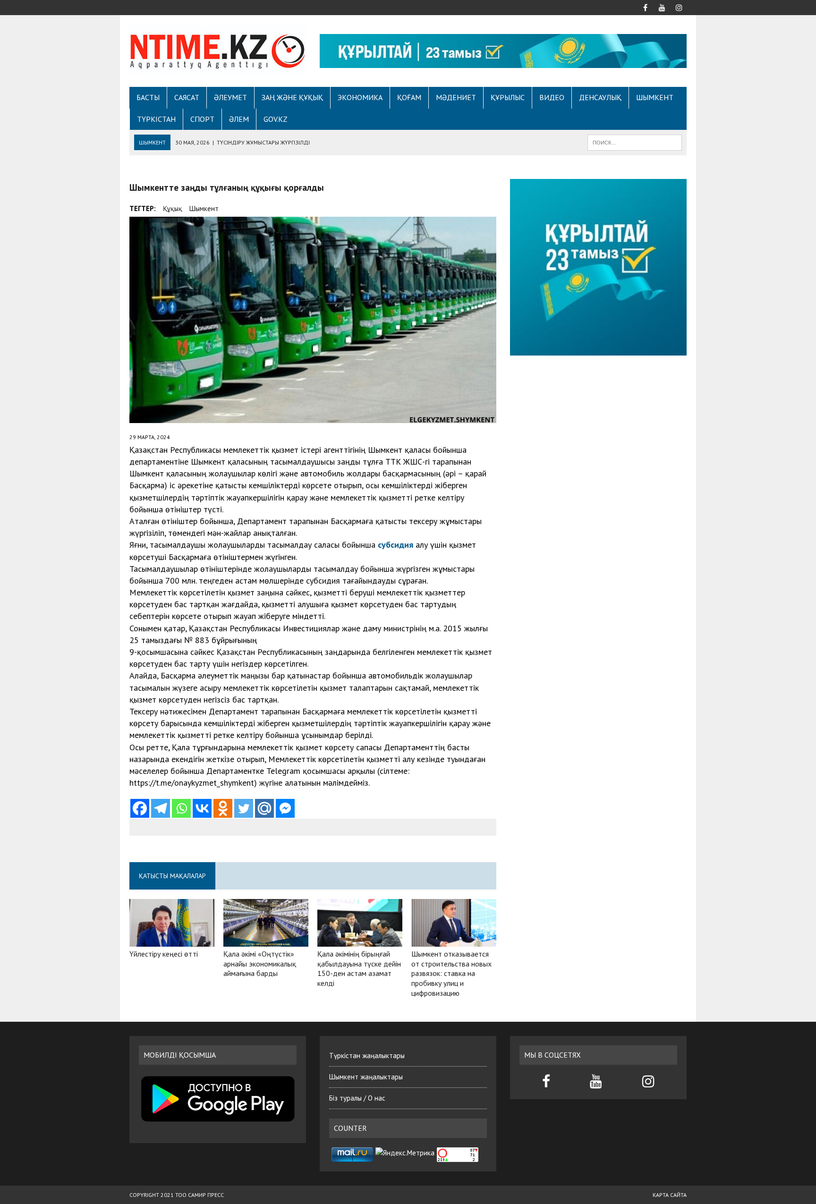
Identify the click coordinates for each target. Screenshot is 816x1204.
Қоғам (409, 97)
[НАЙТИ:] (634, 141)
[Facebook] (139, 808)
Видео (551, 97)
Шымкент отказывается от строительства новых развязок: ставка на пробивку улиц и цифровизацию (451, 973)
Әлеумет (230, 97)
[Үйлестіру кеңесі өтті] (171, 940)
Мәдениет (456, 97)
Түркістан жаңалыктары (367, 1055)
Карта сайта (670, 1194)
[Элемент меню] (645, 6)
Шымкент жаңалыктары (366, 1076)
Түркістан (156, 119)
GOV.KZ (276, 119)
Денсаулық (600, 97)
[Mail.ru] (264, 808)
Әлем (239, 119)
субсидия (395, 544)
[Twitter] (243, 808)
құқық (172, 208)
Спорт (202, 119)
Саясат (186, 97)
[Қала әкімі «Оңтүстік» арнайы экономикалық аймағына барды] (265, 940)
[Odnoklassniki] (222, 808)
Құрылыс (508, 97)
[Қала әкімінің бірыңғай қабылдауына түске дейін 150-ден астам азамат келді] (359, 940)
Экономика (360, 97)
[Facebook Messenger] (285, 808)
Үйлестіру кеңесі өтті (163, 953)
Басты (148, 97)
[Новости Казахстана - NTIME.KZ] (217, 50)
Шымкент (654, 97)
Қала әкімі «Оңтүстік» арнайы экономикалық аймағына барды (259, 963)
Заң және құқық (292, 97)
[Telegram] (160, 808)
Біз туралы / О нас (357, 1098)
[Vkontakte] (202, 808)
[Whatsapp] (181, 808)
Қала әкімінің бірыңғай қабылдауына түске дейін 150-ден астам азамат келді (359, 968)
